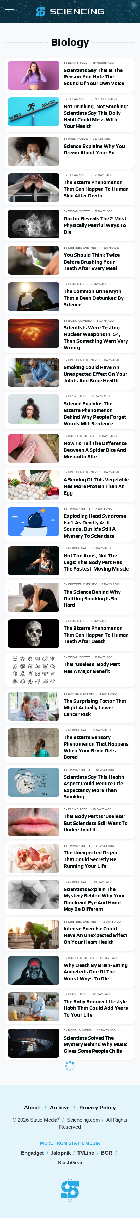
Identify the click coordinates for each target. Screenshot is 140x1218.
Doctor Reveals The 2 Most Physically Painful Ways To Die (95, 225)
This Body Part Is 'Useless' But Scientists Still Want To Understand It (96, 822)
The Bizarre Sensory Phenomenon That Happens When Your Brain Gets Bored (96, 747)
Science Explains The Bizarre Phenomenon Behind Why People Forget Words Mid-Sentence (95, 413)
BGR (106, 1153)
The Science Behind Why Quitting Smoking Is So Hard (92, 598)
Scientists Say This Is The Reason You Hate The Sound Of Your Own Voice (94, 76)
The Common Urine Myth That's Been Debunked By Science (94, 297)
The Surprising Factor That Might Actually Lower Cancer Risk (95, 707)
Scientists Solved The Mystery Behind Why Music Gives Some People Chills (95, 1044)
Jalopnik (61, 1153)
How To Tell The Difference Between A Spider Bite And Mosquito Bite (95, 449)
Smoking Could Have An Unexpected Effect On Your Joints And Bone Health (95, 373)
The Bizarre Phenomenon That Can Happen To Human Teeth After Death (96, 634)
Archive (60, 1107)
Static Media (43, 1120)
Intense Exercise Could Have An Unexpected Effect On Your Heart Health (95, 935)
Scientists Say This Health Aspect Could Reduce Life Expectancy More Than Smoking (94, 787)
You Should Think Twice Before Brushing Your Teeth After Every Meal (92, 261)
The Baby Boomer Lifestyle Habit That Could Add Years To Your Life (96, 1008)
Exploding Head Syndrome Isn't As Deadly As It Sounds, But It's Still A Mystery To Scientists (95, 526)
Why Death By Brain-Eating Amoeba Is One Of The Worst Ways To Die (96, 971)
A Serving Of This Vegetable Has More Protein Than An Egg (96, 486)
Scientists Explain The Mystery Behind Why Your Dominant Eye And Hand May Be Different (94, 899)
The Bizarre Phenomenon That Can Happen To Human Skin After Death (96, 188)
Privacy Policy (97, 1107)
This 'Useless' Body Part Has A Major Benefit (92, 667)
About (32, 1107)
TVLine (85, 1153)
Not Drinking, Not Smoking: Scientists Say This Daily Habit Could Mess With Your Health (96, 116)
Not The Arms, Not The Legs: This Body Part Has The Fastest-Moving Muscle (96, 562)
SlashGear (70, 1162)
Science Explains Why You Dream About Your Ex (94, 149)
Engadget (32, 1153)
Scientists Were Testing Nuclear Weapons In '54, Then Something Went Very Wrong (96, 337)
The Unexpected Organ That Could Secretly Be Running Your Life (90, 859)
